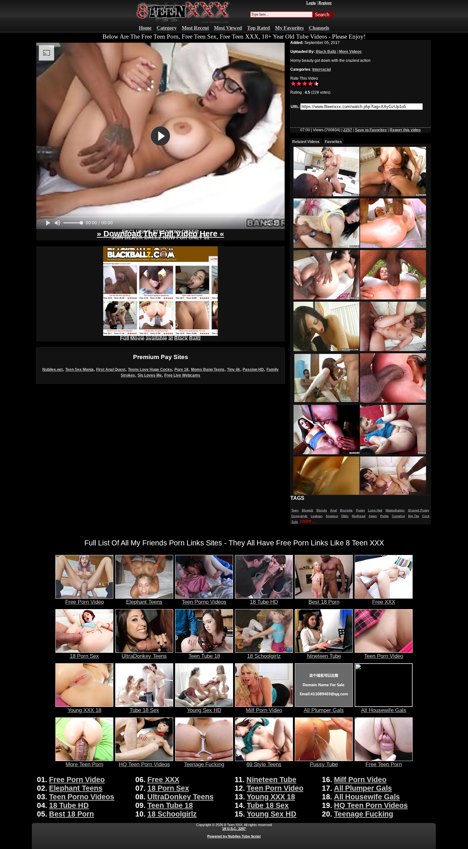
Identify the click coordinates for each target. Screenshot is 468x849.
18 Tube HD (264, 602)
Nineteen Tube (324, 656)
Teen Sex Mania (79, 369)
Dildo (345, 516)
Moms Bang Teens (207, 369)
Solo (294, 521)
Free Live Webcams (182, 375)
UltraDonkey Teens (144, 656)
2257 (347, 130)
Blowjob (307, 510)
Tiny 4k (233, 369)
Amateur (332, 516)
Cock (425, 516)
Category (167, 28)
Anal (333, 510)
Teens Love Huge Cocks (150, 369)
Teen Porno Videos (204, 602)
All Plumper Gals (324, 710)
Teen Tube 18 (204, 656)
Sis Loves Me (150, 375)
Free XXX (383, 602)
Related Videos (306, 142)
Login (311, 3)
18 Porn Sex (84, 656)
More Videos (350, 51)
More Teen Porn (84, 764)
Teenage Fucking (204, 764)
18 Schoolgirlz (264, 656)
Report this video (405, 130)
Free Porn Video (84, 602)
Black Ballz (326, 51)
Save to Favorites (371, 130)
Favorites (333, 142)
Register (325, 3)
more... (308, 521)
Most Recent (195, 28)
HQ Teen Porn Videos (144, 764)
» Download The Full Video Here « (160, 233)
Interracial (321, 69)
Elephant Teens (144, 602)
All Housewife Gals (383, 710)
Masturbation (395, 510)
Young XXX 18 (84, 710)
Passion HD (253, 369)
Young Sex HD (204, 710)
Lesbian (317, 516)
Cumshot (398, 516)
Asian (373, 516)
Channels (319, 28)
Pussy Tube (324, 764)
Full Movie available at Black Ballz (160, 338)
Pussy (360, 510)
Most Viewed (228, 28)
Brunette (346, 510)
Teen (295, 510)
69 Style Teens (263, 764)
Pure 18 (181, 369)
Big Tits (413, 516)
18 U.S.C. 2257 (234, 829)
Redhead (358, 516)
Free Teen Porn (383, 764)
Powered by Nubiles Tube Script (234, 836)
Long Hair (375, 510)
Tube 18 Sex (144, 710)
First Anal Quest (110, 369)
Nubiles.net (52, 369)
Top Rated (258, 28)
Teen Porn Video (383, 656)
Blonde (321, 510)
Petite (384, 516)
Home (145, 28)
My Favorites (289, 28)
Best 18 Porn (323, 602)
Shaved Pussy (418, 510)
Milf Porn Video (264, 710)
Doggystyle (299, 516)
